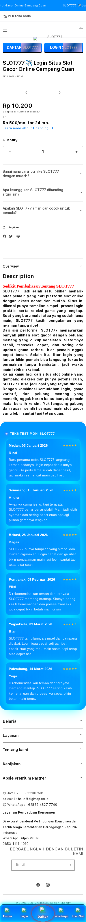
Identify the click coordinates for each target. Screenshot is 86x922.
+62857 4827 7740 (41, 804)
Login (24, 916)
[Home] (53, 29)
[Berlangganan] (69, 865)
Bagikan (13, 227)
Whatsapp (61, 916)
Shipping (8, 111)
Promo (7, 916)
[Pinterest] (19, 237)
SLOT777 (11, 291)
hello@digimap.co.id (33, 799)
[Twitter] (12, 237)
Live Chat (78, 916)
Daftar (43, 917)
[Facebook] (6, 237)
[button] (5, 29)
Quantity (10, 140)
